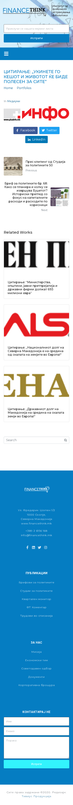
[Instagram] (45, 547)
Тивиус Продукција (36, 796)
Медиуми (13, 101)
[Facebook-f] (27, 547)
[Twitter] (39, 547)
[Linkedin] (33, 547)
